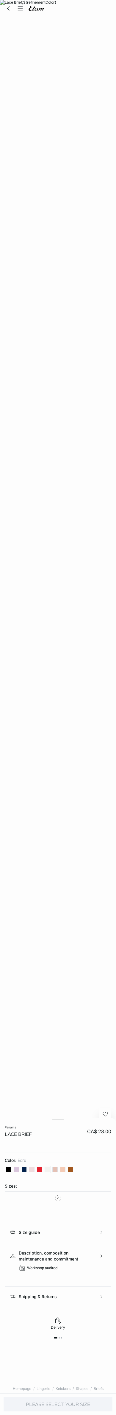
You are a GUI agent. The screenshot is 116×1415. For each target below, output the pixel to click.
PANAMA (10, 1127)
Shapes (82, 1388)
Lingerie (43, 1388)
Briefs (99, 1388)
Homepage (22, 1388)
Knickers (63, 1388)
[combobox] (58, 1198)
